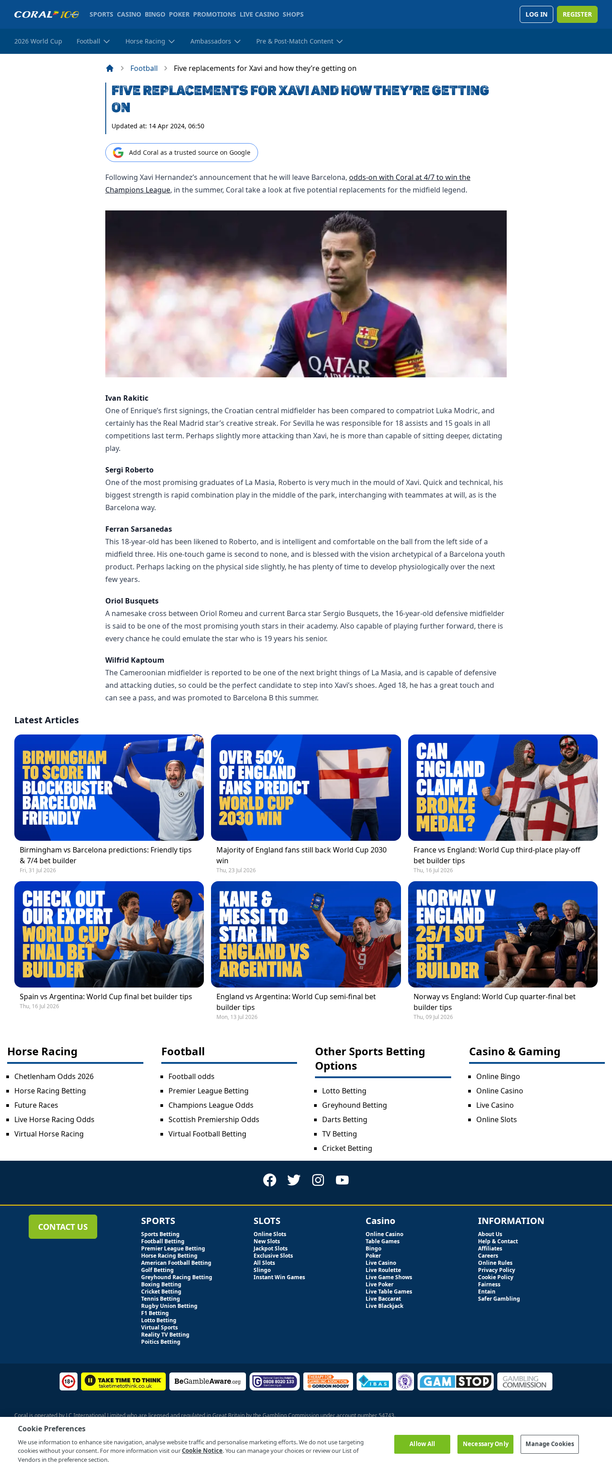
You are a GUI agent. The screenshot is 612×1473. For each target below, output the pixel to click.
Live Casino (495, 1105)
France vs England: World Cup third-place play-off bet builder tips (497, 855)
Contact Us (63, 1226)
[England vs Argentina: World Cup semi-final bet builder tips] (306, 934)
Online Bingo (498, 1076)
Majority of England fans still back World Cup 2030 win (301, 855)
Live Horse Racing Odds (54, 1119)
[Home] (109, 68)
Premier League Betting (208, 1091)
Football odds (191, 1076)
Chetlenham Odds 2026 (54, 1076)
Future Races (36, 1105)
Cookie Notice (202, 1451)
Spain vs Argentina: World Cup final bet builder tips (106, 996)
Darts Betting (344, 1119)
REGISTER (577, 14)
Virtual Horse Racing (49, 1134)
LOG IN (536, 14)
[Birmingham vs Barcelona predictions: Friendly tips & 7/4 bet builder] (109, 787)
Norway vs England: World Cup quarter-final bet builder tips (495, 1002)
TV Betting (339, 1134)
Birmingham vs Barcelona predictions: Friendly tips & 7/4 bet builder (106, 855)
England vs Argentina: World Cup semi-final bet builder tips (296, 1002)
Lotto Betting (344, 1091)
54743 (386, 1415)
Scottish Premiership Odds (213, 1119)
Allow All (422, 1444)
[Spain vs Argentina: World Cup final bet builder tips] (109, 934)
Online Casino (499, 1091)
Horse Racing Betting (50, 1091)
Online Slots (496, 1119)
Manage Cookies (550, 1444)
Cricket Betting (347, 1148)
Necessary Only (486, 1444)
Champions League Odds (211, 1105)
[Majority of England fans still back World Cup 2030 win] (306, 787)
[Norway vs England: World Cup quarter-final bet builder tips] (503, 934)
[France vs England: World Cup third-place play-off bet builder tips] (503, 787)
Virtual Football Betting (207, 1134)
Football (144, 68)
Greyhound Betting (354, 1105)
